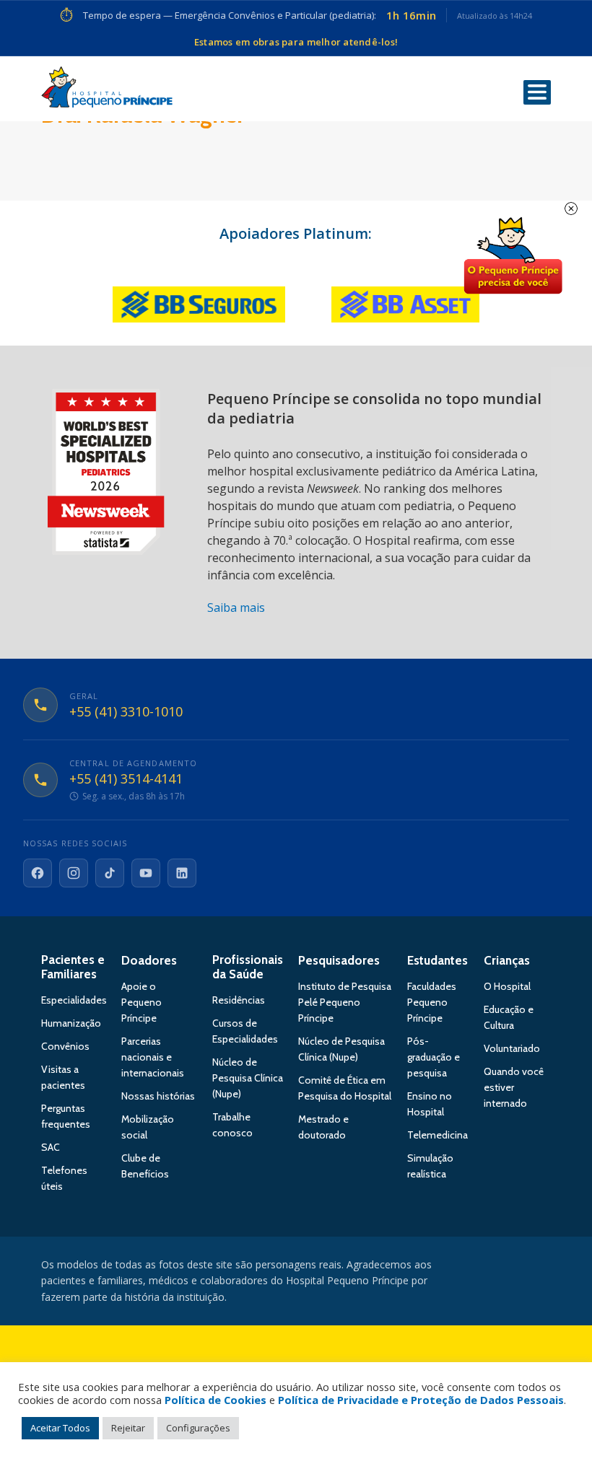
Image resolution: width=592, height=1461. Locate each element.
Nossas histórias (158, 1095)
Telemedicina (437, 1134)
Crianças (507, 960)
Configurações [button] (198, 1427)
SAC (50, 1147)
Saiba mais (236, 607)
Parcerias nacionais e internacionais (152, 1057)
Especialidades (74, 999)
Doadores (149, 960)
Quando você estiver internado (514, 1087)
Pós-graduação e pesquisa (433, 1057)
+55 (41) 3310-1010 (126, 712)
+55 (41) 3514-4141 (126, 779)
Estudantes (437, 960)
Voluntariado (512, 1048)
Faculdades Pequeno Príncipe (431, 1002)
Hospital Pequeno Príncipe (107, 90)
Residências (238, 999)
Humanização (71, 1023)
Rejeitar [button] (128, 1427)
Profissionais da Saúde (247, 966)
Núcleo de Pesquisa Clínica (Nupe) (247, 1078)
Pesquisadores (339, 960)
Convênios (65, 1046)
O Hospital (507, 986)
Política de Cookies (215, 1399)
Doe (512, 256)
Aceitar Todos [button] (60, 1427)
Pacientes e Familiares (73, 966)
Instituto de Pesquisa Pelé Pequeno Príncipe (344, 1002)
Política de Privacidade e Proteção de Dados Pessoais (421, 1399)
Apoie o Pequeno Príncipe (141, 1002)
